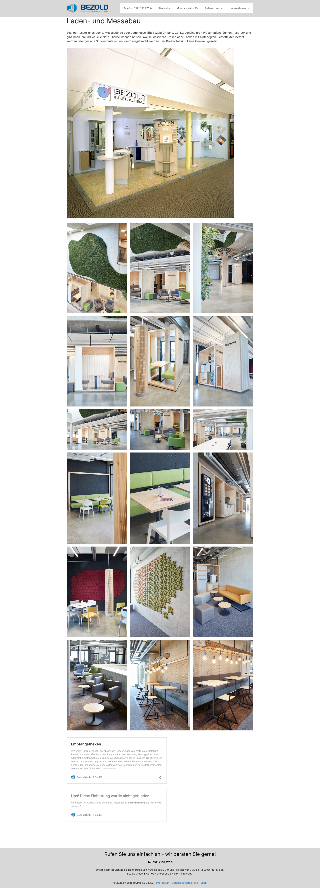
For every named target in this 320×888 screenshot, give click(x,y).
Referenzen (212, 8)
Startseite (164, 8)
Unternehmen (238, 8)
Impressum (162, 882)
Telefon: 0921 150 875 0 (138, 8)
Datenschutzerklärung (185, 882)
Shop (203, 882)
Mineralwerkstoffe (187, 8)
